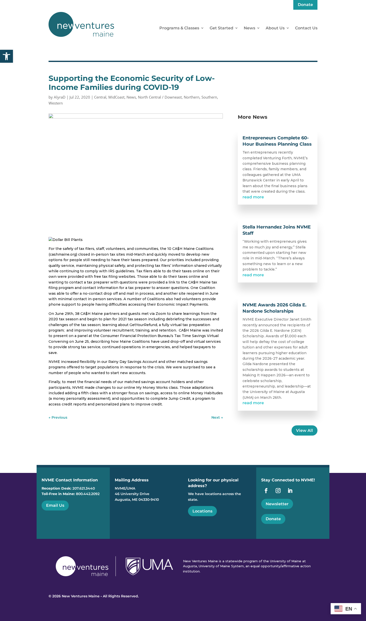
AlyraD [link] (59, 97)
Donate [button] (273, 518)
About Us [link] (275, 28)
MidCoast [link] (116, 97)
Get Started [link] (221, 28)
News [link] (249, 28)
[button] (361, 585)
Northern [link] (191, 97)
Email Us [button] (55, 505)
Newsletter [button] (277, 504)
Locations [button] (202, 511)
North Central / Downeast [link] (160, 97)
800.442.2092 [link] (88, 494)
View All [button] (304, 430)
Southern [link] (209, 97)
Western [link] (56, 103)
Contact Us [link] (306, 28)
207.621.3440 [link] (83, 488)
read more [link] (253, 197)
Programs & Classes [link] (179, 28)
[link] (6, 56)
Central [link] (100, 97)
